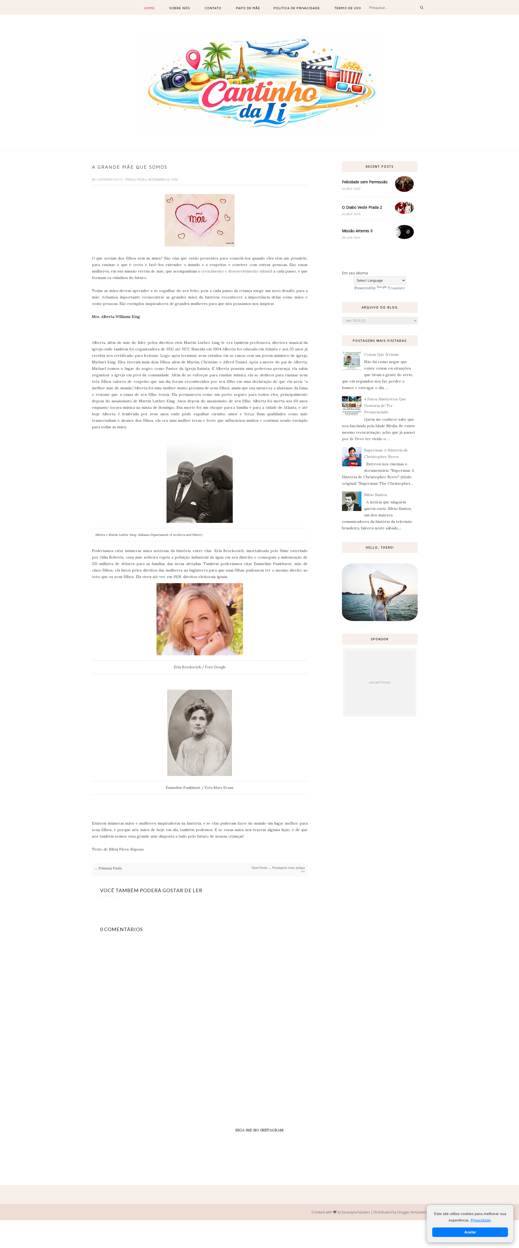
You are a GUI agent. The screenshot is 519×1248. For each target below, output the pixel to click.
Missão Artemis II (357, 230)
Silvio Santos (375, 494)
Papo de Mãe (248, 8)
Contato (213, 8)
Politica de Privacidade (297, 8)
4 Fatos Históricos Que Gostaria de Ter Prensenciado (385, 405)
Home (149, 8)
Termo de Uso (347, 8)
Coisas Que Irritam (381, 354)
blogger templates (412, 1212)
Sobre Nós (179, 8)
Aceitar (470, 1232)
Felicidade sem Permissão (365, 181)
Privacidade (481, 1220)
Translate (396, 288)
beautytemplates (356, 1212)
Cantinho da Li (110, 179)
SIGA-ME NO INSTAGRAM (259, 1130)
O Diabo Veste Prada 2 (362, 207)
